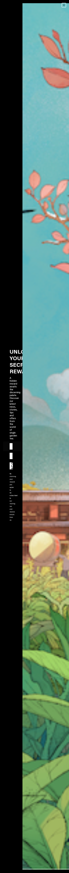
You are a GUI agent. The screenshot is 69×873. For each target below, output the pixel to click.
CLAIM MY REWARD (12, 465)
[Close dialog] (64, 5)
